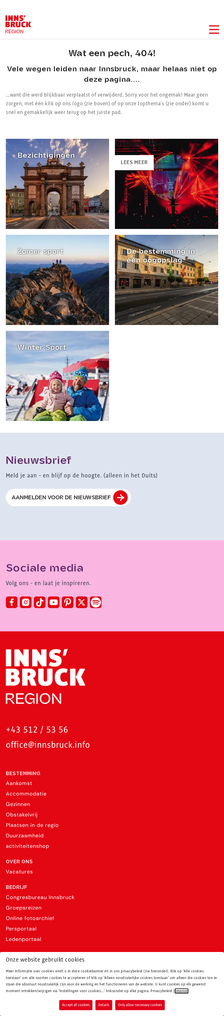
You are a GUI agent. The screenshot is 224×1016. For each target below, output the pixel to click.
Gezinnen (18, 804)
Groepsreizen (24, 907)
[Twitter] (82, 602)
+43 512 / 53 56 (37, 730)
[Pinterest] (68, 602)
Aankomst (19, 783)
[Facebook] (12, 602)
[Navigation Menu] (214, 29)
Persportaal (21, 928)
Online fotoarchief (30, 918)
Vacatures (19, 871)
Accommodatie (26, 793)
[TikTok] (40, 602)
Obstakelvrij (22, 814)
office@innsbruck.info (48, 745)
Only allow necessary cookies (140, 1005)
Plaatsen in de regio (32, 825)
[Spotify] (96, 602)
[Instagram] (26, 602)
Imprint (181, 991)
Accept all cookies (76, 1005)
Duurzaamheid (25, 835)
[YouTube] (54, 602)
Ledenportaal (23, 939)
